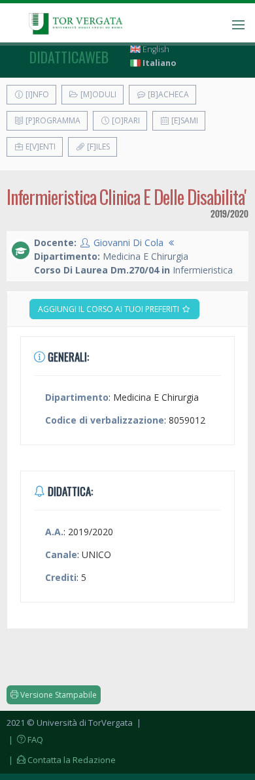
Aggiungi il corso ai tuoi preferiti (109, 309)
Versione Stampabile (57, 694)
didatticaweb (69, 56)
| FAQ (25, 739)
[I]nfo (36, 94)
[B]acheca (167, 94)
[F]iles (97, 146)
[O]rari (125, 120)
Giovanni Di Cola (128, 242)
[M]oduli (97, 94)
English (155, 49)
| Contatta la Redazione (61, 760)
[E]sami (183, 120)
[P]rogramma (52, 120)
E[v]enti (40, 146)
